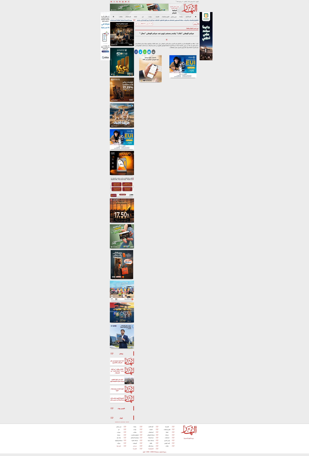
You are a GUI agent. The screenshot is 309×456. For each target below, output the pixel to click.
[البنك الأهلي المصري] (105, 36)
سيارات (118, 443)
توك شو (119, 437)
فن (143, 16)
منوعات (118, 432)
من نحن (134, 446)
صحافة (167, 435)
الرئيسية (167, 426)
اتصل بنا (135, 448)
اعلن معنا (119, 446)
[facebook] (128, 1)
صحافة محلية (151, 440)
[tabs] (111, 1)
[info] (114, 1)
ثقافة (135, 16)
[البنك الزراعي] (183, 66)
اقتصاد (157, 16)
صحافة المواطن (150, 435)
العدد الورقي (167, 443)
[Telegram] (149, 51)
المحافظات (128, 16)
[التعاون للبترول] (122, 163)
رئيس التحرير (167, 440)
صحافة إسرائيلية (118, 440)
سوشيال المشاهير (135, 437)
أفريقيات (135, 443)
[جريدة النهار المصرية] (139, 7)
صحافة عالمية (135, 440)
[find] (117, 1)
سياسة (118, 435)
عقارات (167, 446)
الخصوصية (150, 448)
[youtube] (123, 1)
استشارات (167, 437)
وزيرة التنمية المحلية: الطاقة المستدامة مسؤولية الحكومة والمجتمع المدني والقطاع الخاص (147, 20)
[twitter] (125, 1)
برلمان (195, 24)
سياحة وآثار (151, 446)
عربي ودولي (174, 16)
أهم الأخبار (188, 16)
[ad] (122, 34)
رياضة (180, 16)
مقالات (121, 16)
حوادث (150, 16)
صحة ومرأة (150, 437)
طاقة (151, 443)
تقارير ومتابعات (165, 16)
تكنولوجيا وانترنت (135, 435)
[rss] (120, 1)
